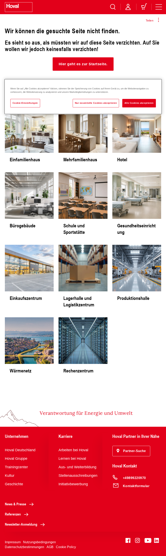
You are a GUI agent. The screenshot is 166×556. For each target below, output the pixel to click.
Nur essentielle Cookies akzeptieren (96, 103)
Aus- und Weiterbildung (77, 467)
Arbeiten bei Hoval (73, 450)
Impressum (13, 542)
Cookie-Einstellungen (25, 103)
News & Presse (15, 504)
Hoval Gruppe (16, 459)
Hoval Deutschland (20, 450)
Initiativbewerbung (73, 484)
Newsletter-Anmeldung (21, 524)
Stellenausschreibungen (78, 476)
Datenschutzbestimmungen (24, 547)
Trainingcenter (16, 467)
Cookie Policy (66, 547)
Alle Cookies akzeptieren (139, 103)
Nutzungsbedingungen (39, 542)
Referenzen (13, 514)
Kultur (9, 476)
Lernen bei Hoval (72, 459)
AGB (50, 547)
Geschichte (14, 484)
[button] (83, 64)
